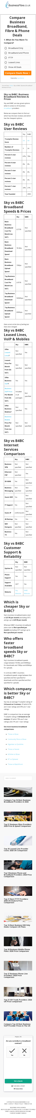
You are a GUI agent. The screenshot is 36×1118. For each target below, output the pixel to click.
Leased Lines (14, 62)
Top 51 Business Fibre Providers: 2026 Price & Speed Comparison (18, 825)
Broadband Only (15, 48)
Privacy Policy (19, 1104)
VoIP (6, 384)
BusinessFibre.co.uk (18, 5)
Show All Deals (14, 67)
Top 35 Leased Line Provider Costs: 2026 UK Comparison (16, 850)
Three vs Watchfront (15, 764)
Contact (11, 1104)
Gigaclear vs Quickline (15, 744)
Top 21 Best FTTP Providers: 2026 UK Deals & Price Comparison (16, 901)
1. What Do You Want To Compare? (16, 41)
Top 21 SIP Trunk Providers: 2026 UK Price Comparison (18, 1001)
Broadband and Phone (18, 53)
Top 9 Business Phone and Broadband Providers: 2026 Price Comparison (18, 875)
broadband (8, 108)
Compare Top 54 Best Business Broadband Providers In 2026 (17, 801)
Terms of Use (28, 1104)
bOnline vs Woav (14, 754)
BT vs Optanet (13, 759)
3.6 (24, 140)
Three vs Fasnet (13, 749)
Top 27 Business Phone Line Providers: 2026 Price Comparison (16, 975)
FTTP (10, 57)
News (5, 1104)
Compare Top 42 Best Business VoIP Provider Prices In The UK (17, 1025)
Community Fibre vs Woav (17, 739)
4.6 (28, 140)
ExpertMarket (20, 78)
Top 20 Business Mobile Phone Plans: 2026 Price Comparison (17, 950)
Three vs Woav (13, 734)
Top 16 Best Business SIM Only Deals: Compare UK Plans (17, 926)
